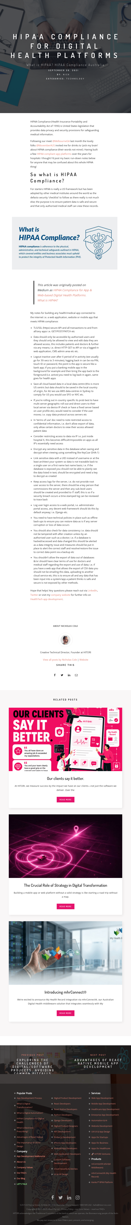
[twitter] (62, 675)
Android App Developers (65, 1148)
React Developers (62, 1103)
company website (60, 594)
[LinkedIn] (69, 1199)
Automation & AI (99, 1120)
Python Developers (63, 1114)
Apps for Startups (99, 1137)
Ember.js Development (65, 1137)
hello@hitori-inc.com (102, 1205)
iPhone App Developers (65, 1142)
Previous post (33, 1055)
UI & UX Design (61, 1174)
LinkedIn (92, 590)
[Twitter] (60, 1199)
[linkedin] (69, 675)
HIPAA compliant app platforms (54, 153)
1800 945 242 (85, 1205)
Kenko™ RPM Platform (102, 1182)
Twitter (34, 594)
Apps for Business (99, 1142)
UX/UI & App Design (100, 1131)
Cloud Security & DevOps (66, 1168)
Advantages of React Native (30, 1137)
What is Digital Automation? (30, 1112)
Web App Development (102, 1098)
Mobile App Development (103, 1103)
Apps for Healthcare (100, 1148)
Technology (75, 78)
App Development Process (29, 1098)
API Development (62, 1131)
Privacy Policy (67, 1209)
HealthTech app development (46, 599)
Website (83, 659)
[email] (76, 675)
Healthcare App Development (105, 1109)
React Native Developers (65, 1109)
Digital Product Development (67, 1098)
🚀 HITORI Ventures (100, 1153)
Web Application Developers (67, 1153)
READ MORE (66, 799)
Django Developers (63, 1120)
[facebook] (54, 675)
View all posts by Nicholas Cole (60, 659)
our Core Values (82, 1209)
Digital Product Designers (66, 1126)
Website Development (101, 1126)
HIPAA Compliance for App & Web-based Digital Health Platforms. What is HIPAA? (64, 295)
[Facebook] (52, 1199)
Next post (98, 1055)
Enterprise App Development (105, 1114)
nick (66, 74)
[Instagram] (78, 1199)
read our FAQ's (98, 1209)
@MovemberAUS (45, 145)
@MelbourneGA (61, 141)
